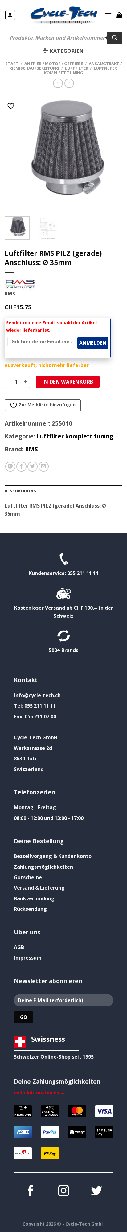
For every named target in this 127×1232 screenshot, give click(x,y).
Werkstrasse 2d (33, 748)
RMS (31, 449)
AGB (19, 947)
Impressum (28, 957)
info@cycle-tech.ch (37, 695)
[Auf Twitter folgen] (96, 1191)
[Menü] (108, 14)
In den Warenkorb (67, 381)
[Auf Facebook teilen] (21, 467)
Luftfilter (76, 68)
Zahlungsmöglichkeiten (43, 866)
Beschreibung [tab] (20, 491)
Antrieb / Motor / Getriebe (53, 63)
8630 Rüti (25, 758)
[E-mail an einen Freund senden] (44, 467)
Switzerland (29, 769)
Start (11, 63)
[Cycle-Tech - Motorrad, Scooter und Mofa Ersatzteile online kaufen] (63, 15)
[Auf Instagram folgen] (63, 1191)
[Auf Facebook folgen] (30, 1191)
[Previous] (14, 151)
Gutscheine (28, 877)
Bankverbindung (34, 898)
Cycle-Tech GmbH (36, 737)
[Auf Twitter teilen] (32, 467)
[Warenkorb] (119, 15)
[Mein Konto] (10, 15)
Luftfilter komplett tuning (80, 70)
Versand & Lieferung (39, 887)
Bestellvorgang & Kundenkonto (53, 856)
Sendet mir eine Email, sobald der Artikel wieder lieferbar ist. (51, 326)
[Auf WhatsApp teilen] (10, 467)
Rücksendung (30, 909)
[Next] (112, 151)
